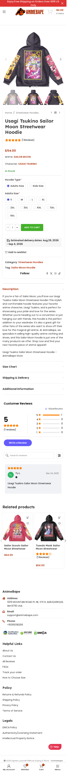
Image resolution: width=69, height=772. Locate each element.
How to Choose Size (14, 677)
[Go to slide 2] (33, 86)
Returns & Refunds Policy (17, 694)
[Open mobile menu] (4, 11)
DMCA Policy (10, 727)
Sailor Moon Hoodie (23, 267)
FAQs (5, 666)
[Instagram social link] (55, 273)
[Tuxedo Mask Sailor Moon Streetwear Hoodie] (49, 528)
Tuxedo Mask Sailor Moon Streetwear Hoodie (48, 549)
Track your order (12, 672)
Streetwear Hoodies (27, 112)
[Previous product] (51, 113)
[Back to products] (55, 113)
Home (8, 112)
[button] (6, 59)
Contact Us (9, 656)
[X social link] (51, 273)
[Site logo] (29, 11)
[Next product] (59, 113)
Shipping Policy (11, 700)
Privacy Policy (10, 705)
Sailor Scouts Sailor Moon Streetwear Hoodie (16, 549)
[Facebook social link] (47, 273)
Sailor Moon (22, 157)
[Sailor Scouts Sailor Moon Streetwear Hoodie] (17, 528)
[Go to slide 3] (37, 86)
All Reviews (9, 661)
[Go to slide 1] (30, 86)
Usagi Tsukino (27, 164)
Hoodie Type (13, 179)
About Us (8, 650)
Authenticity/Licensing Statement (22, 733)
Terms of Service (12, 710)
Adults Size (12, 193)
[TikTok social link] (59, 273)
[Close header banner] (62, 3)
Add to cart (32, 227)
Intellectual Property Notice (18, 738)
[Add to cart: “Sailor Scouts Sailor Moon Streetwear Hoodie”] (28, 517)
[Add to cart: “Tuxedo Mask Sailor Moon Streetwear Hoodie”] (59, 517)
